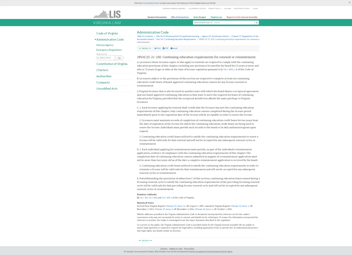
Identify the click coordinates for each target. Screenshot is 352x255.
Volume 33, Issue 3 (164, 209)
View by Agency (104, 44)
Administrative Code (110, 39)
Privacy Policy (215, 8)
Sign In (230, 252)
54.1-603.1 (229, 69)
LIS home (227, 8)
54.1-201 (144, 197)
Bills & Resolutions (180, 17)
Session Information (157, 17)
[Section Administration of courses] (140, 48)
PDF (166, 48)
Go (119, 58)
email (175, 48)
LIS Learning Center (150, 3)
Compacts (103, 82)
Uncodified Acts (107, 88)
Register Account (242, 8)
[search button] (256, 22)
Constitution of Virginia (111, 63)
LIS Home (163, 249)
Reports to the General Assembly (242, 17)
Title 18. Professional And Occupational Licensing (177, 36)
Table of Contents (145, 36)
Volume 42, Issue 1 (204, 209)
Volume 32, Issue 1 (240, 206)
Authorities (104, 76)
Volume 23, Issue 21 (175, 206)
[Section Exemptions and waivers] (150, 48)
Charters (102, 70)
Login (255, 8)
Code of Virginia (107, 33)
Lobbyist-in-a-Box (175, 249)
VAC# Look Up (101, 54)
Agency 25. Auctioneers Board (215, 36)
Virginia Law (216, 17)
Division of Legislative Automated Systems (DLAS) (208, 252)
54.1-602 (153, 197)
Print (158, 48)
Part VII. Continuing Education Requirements (176, 39)
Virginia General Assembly (174, 8)
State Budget (199, 17)
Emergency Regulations (109, 49)
